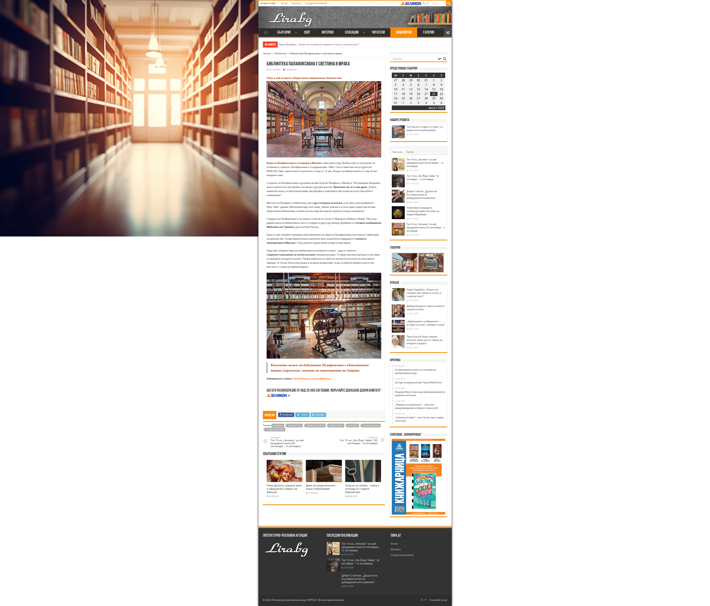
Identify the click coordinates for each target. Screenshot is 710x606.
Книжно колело (315, 425)
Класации (352, 32)
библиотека (294, 425)
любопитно (336, 425)
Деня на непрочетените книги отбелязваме (320, 487)
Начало (265, 32)
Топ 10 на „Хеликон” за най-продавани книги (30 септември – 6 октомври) (287, 442)
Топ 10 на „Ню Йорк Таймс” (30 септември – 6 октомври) (359, 440)
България (284, 32)
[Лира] (291, 15)
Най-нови (397, 152)
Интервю (328, 32)
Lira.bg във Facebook (316, 3)
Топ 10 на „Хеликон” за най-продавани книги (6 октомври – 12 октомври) (425, 163)
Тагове (410, 152)
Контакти (296, 3)
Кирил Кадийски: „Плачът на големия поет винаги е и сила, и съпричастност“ (424, 293)
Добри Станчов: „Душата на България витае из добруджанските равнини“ (422, 194)
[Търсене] (449, 3)
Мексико (353, 425)
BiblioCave (325, 378)
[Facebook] (427, 3)
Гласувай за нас (438, 600)
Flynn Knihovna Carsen (305, 378)
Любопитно (404, 32)
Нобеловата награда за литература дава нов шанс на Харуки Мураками (423, 211)
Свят (307, 32)
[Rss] (423, 3)
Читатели (378, 32)
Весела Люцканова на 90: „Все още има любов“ (304, 44)
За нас (284, 3)
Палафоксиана (371, 425)
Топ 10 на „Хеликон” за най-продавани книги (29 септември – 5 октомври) (426, 227)
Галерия (428, 32)
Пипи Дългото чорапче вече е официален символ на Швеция (284, 489)
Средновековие (275, 429)
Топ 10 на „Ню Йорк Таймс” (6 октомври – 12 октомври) (360, 562)
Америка (278, 425)
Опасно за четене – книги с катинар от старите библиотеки (362, 489)
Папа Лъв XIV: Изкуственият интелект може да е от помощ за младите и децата (424, 340)
